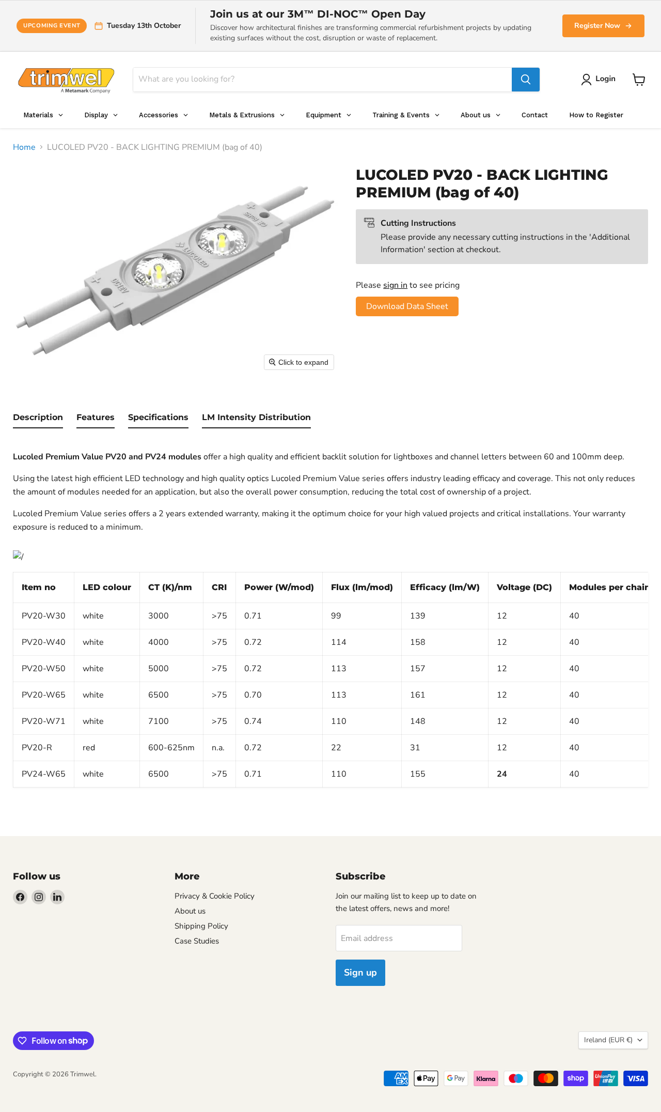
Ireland (608, 1040)
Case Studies (197, 941)
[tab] (38, 419)
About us (190, 911)
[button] (600, 79)
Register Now (597, 25)
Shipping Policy (201, 926)
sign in (395, 285)
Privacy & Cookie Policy (215, 896)
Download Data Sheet (407, 306)
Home (24, 147)
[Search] (526, 79)
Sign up (360, 972)
